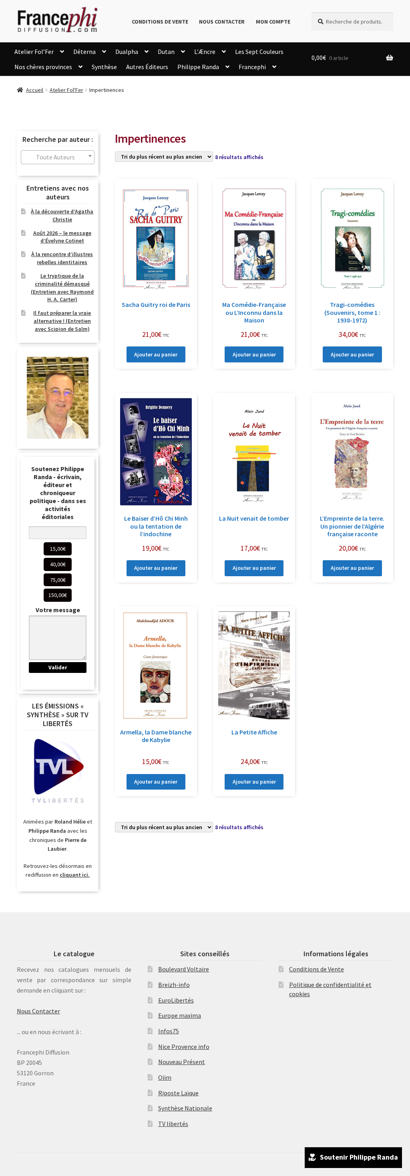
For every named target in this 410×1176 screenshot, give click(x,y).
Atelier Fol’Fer (34, 52)
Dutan (166, 52)
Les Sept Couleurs (259, 52)
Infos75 (168, 1031)
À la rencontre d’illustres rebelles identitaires (62, 258)
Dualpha (126, 52)
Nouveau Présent (181, 1062)
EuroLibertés (176, 1000)
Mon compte (273, 21)
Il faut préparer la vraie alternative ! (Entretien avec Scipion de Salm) (62, 320)
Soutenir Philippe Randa (359, 1157)
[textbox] (57, 157)
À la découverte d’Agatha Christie (62, 215)
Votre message (58, 610)
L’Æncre (204, 52)
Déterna (84, 52)
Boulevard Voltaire (183, 969)
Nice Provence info (183, 1047)
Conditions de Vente (160, 21)
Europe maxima (179, 1015)
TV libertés (173, 1124)
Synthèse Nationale (185, 1108)
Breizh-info (174, 985)
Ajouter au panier (155, 354)
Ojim (164, 1077)
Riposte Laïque (178, 1093)
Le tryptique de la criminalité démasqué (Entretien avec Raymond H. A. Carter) (62, 287)
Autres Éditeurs (147, 67)
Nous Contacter (222, 21)
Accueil (34, 90)
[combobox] (57, 157)
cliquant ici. (75, 874)
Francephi (252, 67)
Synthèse (104, 67)
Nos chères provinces (43, 67)
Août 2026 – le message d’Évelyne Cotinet (62, 237)
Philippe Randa (198, 67)
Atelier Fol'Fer (66, 90)
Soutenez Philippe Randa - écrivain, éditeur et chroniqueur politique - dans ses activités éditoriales (58, 493)
